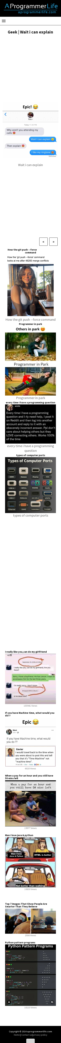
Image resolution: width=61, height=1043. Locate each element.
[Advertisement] (30, 69)
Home (17, 1034)
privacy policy (40, 1034)
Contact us (26, 1034)
